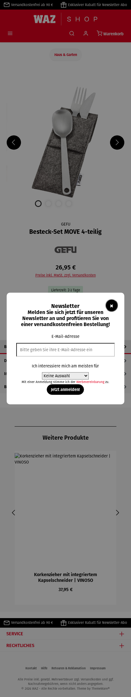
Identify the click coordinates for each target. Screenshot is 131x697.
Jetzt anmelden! (65, 389)
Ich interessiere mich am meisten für (65, 366)
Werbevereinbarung (90, 382)
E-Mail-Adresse (65, 336)
